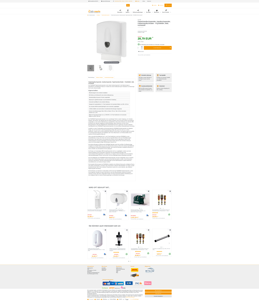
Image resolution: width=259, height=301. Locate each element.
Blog (117, 272)
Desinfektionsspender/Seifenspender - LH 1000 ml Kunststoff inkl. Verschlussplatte (97, 210)
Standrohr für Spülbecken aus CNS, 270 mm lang (161, 249)
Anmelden (104, 267)
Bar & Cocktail (165, 12)
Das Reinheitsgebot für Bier (92, 273)
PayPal (120, 299)
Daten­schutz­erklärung (130, 297)
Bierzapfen (120, 12)
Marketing (105, 299)
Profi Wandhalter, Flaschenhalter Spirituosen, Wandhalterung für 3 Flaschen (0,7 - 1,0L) (161, 210)
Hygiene (128, 12)
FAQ (88, 269)
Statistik (98, 299)
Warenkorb (104, 270)
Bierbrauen (156, 12)
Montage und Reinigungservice (93, 272)
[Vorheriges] (96, 41)
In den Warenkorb (157, 47)
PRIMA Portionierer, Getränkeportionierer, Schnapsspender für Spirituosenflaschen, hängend (118, 249)
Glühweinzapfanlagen (138, 12)
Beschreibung (91, 77)
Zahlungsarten (90, 267)
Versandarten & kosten (91, 270)
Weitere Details (99, 77)
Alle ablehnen (158, 293)
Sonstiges (148, 12)
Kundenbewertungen (109, 77)
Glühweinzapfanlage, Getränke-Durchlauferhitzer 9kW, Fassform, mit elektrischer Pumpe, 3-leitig (138, 210)
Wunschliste (141, 51)
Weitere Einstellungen (134, 299)
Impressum (118, 270)
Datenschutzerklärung (120, 269)
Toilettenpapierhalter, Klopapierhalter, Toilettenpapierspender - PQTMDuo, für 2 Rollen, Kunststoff (117, 210)
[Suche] (128, 5)
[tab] (91, 77)
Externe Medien (113, 299)
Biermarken (89, 271)
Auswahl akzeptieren (158, 296)
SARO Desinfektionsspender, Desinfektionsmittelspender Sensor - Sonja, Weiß (96, 249)
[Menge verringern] (142, 49)
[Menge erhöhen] (142, 47)
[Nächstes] (127, 41)
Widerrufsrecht (119, 267)
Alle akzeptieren (158, 290)
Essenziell (92, 299)
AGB (117, 271)
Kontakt (137, 1)
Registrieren (104, 269)
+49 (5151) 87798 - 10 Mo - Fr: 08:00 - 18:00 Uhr (123, 1)
